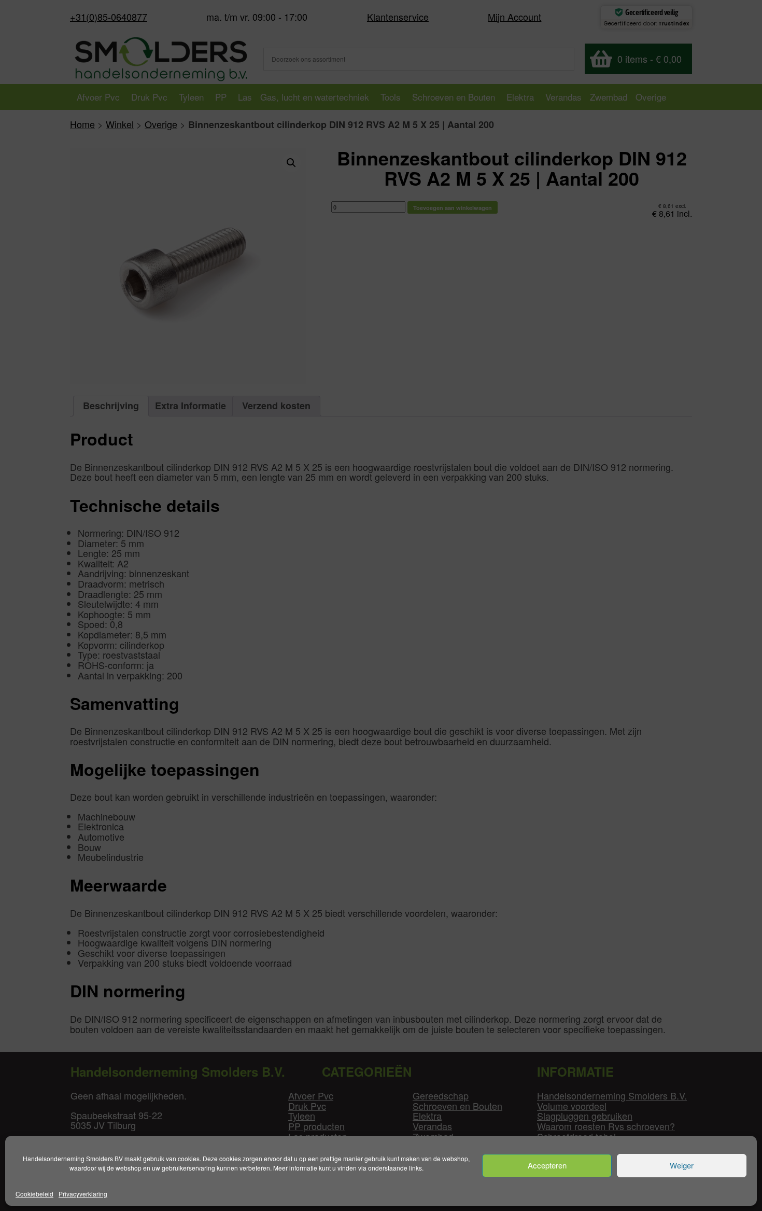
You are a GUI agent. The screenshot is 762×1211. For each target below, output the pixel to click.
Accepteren (547, 1165)
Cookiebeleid (34, 1193)
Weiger (682, 1165)
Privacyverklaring (83, 1193)
